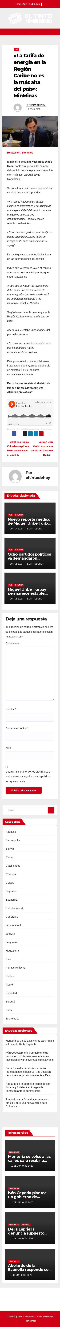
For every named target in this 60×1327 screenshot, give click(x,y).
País (16, 49)
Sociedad (11, 993)
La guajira (11, 942)
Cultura (10, 882)
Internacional (13, 925)
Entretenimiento (15, 908)
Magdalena (12, 950)
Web (8, 747)
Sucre (9, 1010)
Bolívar (10, 848)
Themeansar (30, 1321)
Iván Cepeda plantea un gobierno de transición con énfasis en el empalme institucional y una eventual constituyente (30, 1056)
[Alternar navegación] (31, 31)
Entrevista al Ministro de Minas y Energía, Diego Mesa (36, 429)
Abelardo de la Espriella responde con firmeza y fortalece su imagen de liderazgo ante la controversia (28, 1087)
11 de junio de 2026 (22, 1166)
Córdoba (11, 874)
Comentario (13, 643)
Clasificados (13, 865)
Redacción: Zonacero (20, 152)
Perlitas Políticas (15, 967)
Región (10, 984)
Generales (12, 916)
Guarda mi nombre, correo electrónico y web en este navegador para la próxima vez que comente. (28, 776)
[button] (56, 31)
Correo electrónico (17, 728)
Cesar (9, 857)
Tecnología (12, 1018)
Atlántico (11, 831)
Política (19, 515)
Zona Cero (11, 429)
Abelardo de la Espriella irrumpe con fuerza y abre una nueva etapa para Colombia (27, 1103)
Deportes (11, 891)
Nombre (11, 709)
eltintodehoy (37, 104)
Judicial (10, 933)
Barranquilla (13, 840)
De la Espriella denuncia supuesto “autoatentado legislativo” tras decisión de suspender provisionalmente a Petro (28, 1072)
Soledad (11, 1001)
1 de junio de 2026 (21, 1275)
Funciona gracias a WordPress (21, 1316)
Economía (12, 899)
